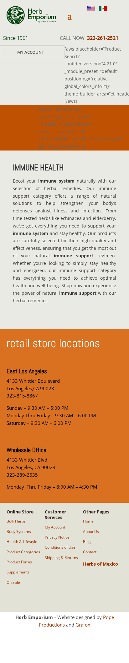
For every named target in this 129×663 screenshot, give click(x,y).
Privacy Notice (57, 537)
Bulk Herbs (16, 521)
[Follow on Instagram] (89, 19)
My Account (30, 52)
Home (88, 521)
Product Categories (23, 552)
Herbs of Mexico (100, 564)
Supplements (18, 572)
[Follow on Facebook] (104, 19)
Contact (89, 552)
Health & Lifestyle (22, 541)
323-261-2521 (102, 38)
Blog (87, 541)
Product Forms (19, 562)
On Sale (13, 582)
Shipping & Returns (61, 557)
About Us (91, 531)
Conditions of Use (60, 547)
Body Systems (19, 531)
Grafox (82, 625)
